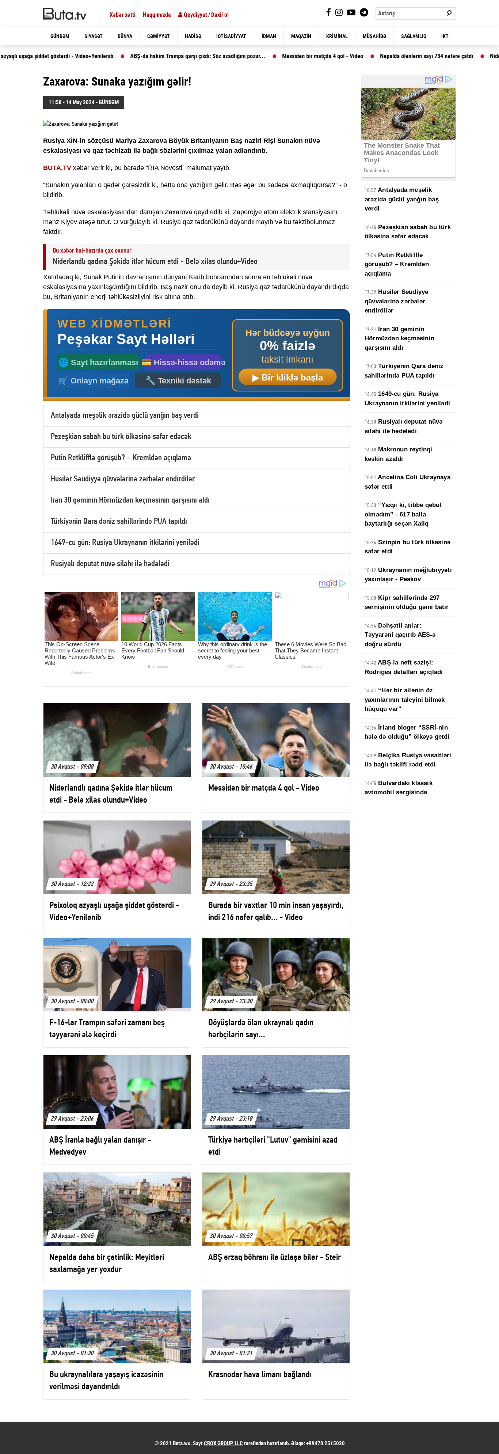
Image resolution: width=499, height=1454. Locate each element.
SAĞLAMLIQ (413, 36)
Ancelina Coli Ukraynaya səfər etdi (407, 482)
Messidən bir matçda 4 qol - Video (287, 56)
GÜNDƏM (59, 36)
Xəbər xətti (123, 14)
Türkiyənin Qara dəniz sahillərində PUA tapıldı (119, 522)
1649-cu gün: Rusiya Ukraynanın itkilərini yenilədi (125, 543)
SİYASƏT (93, 36)
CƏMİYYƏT (158, 36)
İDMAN (269, 36)
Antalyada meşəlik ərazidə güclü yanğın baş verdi (125, 416)
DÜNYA (125, 36)
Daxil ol (220, 14)
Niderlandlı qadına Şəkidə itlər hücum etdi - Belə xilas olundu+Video (155, 262)
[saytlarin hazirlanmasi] (196, 355)
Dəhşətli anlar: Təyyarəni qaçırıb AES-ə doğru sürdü (400, 635)
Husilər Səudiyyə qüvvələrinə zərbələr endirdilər (123, 479)
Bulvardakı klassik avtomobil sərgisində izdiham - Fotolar (399, 792)
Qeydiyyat (194, 14)
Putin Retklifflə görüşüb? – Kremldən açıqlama (121, 458)
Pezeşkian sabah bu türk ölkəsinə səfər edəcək (121, 437)
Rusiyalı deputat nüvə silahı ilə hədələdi (110, 564)
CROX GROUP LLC (223, 1443)
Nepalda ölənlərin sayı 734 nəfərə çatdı (391, 56)
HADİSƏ (193, 36)
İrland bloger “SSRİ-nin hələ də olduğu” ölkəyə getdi (407, 732)
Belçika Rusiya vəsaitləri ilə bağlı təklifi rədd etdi (408, 760)
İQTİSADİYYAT (231, 36)
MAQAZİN (301, 36)
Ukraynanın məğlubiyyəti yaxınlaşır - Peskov (408, 575)
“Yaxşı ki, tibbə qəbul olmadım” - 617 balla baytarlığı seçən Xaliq (403, 514)
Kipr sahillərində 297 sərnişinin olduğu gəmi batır (407, 602)
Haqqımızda (157, 14)
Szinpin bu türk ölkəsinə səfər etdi (407, 547)
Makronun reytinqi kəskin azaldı (399, 454)
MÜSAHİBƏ (374, 36)
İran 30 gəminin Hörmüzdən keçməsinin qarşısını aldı (130, 500)
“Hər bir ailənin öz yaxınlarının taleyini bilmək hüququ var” (405, 699)
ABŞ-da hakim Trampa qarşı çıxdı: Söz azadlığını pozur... (162, 56)
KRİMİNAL (337, 36)
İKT (445, 36)
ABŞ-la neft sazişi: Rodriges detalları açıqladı (404, 667)
